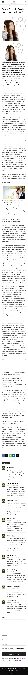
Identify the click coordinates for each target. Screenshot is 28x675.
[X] (6, 455)
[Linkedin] (13, 455)
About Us (4, 668)
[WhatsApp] (10, 455)
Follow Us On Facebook (12, 668)
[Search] (26, 2)
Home (3, 5)
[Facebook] (3, 455)
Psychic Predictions (10, 5)
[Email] (17, 455)
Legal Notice (11, 670)
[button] (2, 2)
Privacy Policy (22, 668)
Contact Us (17, 670)
